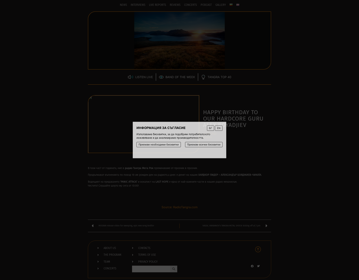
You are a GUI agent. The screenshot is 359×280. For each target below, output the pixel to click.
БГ (210, 128)
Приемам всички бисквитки (203, 144)
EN (218, 128)
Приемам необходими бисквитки (159, 144)
